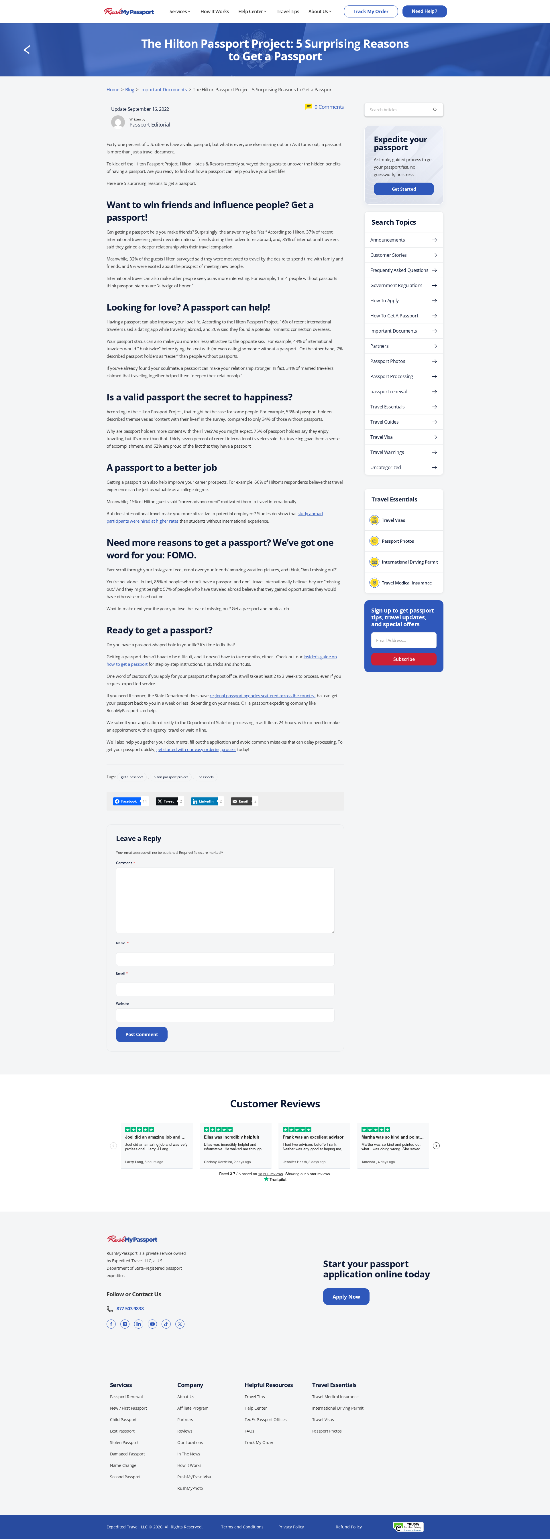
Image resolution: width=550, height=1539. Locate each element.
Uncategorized (385, 467)
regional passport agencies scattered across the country (262, 695)
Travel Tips (288, 11)
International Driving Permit (338, 1408)
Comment (125, 862)
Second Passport (125, 1476)
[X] (179, 1324)
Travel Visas (323, 1419)
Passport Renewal (126, 1396)
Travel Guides (384, 422)
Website (122, 1003)
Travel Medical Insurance (335, 1396)
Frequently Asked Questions (399, 270)
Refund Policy (349, 1527)
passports (206, 777)
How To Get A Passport (394, 316)
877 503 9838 (128, 1308)
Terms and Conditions (242, 1527)
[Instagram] (124, 1324)
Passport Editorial (149, 124)
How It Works (215, 11)
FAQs (249, 1431)
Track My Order (370, 11)
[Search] (435, 109)
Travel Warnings (387, 452)
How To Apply (384, 300)
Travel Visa (381, 437)
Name (122, 943)
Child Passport (123, 1419)
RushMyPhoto (190, 1488)
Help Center (250, 11)
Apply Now (346, 1296)
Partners (379, 346)
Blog (129, 89)
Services (178, 11)
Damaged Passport (127, 1454)
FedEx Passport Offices (265, 1419)
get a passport (132, 777)
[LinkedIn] (138, 1324)
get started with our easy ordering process (196, 749)
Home (113, 89)
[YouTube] (152, 1324)
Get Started (404, 189)
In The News (188, 1454)
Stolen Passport (124, 1442)
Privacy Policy (291, 1527)
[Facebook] (111, 1324)
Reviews (184, 1431)
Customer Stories (388, 255)
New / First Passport (128, 1408)
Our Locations (190, 1442)
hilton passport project (171, 777)
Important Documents (163, 89)
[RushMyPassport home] (129, 11)
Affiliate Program (192, 1408)
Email (122, 973)
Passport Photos (387, 361)
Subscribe (404, 659)
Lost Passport (122, 1431)
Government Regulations (396, 285)
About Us (318, 11)
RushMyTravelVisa (194, 1476)
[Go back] (26, 50)
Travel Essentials (387, 407)
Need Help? (424, 11)
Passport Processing (391, 376)
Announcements (387, 240)
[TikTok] (166, 1324)
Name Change (123, 1465)
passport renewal (388, 391)
